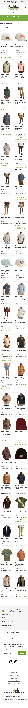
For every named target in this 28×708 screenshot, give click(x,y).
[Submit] (2, 12)
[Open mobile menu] (2, 8)
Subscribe (22, 653)
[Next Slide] (27, 2)
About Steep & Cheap (13, 632)
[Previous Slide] (1, 2)
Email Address (6, 650)
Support (13, 638)
